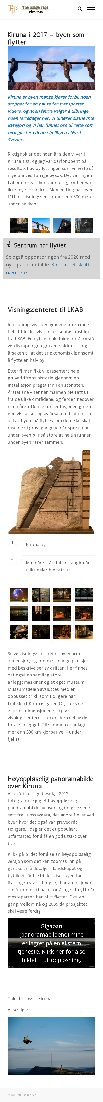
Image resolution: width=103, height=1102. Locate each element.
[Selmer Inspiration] (43, 9)
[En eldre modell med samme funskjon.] (84, 613)
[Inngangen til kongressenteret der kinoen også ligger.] (62, 595)
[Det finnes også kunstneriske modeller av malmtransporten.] (18, 613)
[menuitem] (77, 9)
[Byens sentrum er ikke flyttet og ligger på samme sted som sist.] (18, 225)
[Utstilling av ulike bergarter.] (41, 632)
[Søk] (77, 9)
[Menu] (88, 9)
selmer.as (29, 1094)
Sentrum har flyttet (40, 245)
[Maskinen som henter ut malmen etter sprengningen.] (62, 613)
